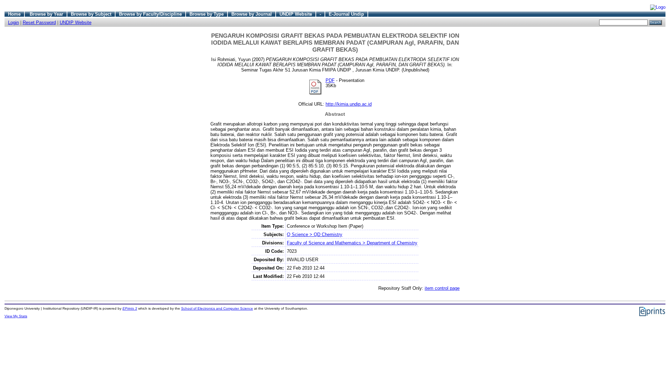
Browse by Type (206, 14)
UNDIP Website (296, 14)
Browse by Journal (251, 14)
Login (13, 22)
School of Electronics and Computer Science (217, 308)
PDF (330, 80)
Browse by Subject (91, 14)
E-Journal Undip (346, 14)
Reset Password (39, 22)
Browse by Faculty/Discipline (150, 14)
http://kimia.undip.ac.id (349, 104)
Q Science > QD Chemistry (314, 234)
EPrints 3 (129, 308)
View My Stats (16, 316)
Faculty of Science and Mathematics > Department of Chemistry (352, 242)
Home (14, 14)
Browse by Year (46, 14)
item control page (442, 288)
